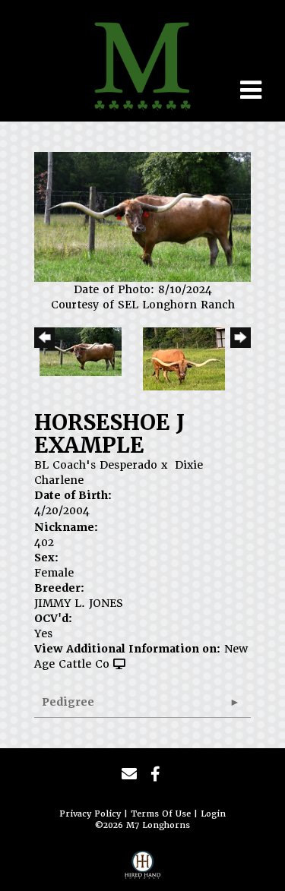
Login (213, 814)
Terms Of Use (161, 814)
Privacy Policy (90, 814)
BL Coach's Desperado (95, 465)
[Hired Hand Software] (143, 869)
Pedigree (68, 702)
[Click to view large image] (142, 216)
